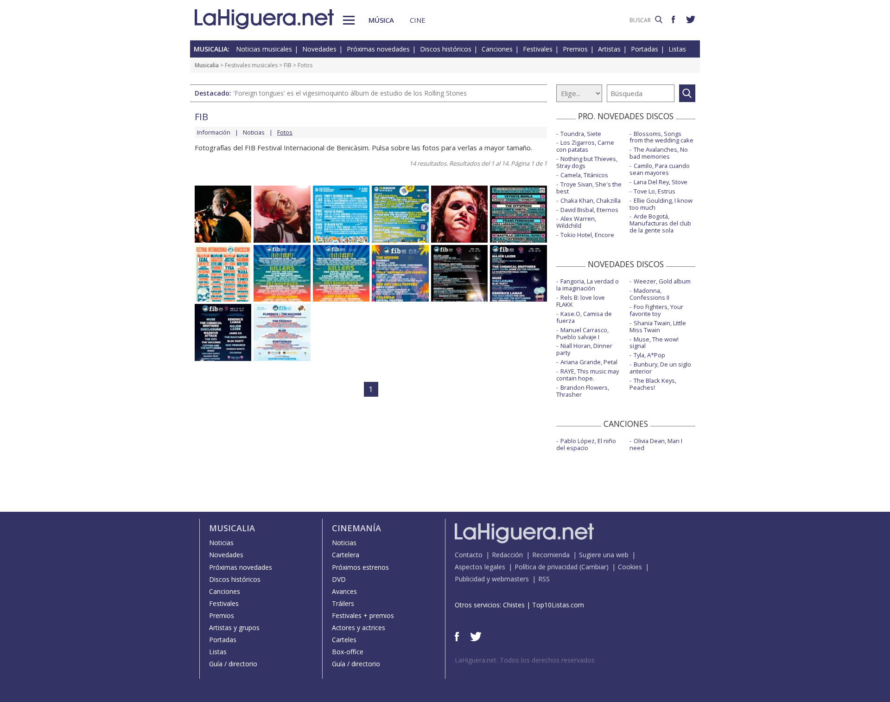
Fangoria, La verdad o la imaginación (587, 284)
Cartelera (345, 554)
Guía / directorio (233, 663)
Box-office (347, 651)
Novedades (319, 49)
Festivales (538, 49)
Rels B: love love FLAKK (580, 301)
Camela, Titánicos (584, 175)
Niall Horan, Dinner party (584, 349)
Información (213, 132)
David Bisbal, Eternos (589, 210)
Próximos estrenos (360, 567)
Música (381, 20)
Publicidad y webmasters (492, 578)
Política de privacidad (546, 566)
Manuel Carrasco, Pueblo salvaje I (582, 333)
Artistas (609, 49)
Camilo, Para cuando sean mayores (659, 169)
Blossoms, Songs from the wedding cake (661, 137)
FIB (288, 65)
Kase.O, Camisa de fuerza (584, 317)
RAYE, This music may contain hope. (587, 374)
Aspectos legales (480, 566)
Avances (344, 591)
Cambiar (593, 566)
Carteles (344, 639)
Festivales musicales (251, 65)
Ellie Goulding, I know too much (661, 204)
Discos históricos (445, 49)
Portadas (644, 49)
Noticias (254, 132)
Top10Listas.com (558, 604)
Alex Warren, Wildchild (576, 222)
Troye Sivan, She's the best (589, 187)
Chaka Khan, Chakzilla (590, 200)
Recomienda (551, 554)
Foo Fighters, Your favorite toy (656, 310)
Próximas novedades (378, 49)
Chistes (514, 604)
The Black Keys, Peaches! (652, 384)
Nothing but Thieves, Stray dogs (586, 162)
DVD (339, 579)
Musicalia (207, 65)
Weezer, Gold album (662, 281)
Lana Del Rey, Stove (660, 182)
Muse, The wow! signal (654, 342)
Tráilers (343, 603)
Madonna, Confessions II (649, 294)
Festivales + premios (363, 615)
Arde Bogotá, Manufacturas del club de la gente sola (660, 223)
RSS (544, 578)
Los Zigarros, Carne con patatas (585, 146)
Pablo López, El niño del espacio (586, 444)
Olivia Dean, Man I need (655, 444)
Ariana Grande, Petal (588, 362)
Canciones (497, 49)
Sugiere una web (604, 554)
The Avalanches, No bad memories (658, 153)
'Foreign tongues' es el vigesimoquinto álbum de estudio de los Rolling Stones (350, 93)
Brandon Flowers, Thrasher (582, 391)
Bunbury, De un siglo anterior (660, 367)
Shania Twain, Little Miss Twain (657, 326)
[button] (349, 20)
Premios (575, 49)
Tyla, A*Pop (649, 355)
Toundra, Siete (580, 133)
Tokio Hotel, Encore (587, 235)
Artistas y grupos (234, 627)
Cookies (630, 566)
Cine (418, 20)
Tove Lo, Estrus (654, 191)
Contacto (469, 554)
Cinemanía (356, 528)
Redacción (507, 554)
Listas (677, 49)
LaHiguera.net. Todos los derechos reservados (525, 660)
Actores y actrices (358, 627)
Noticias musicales (264, 49)
